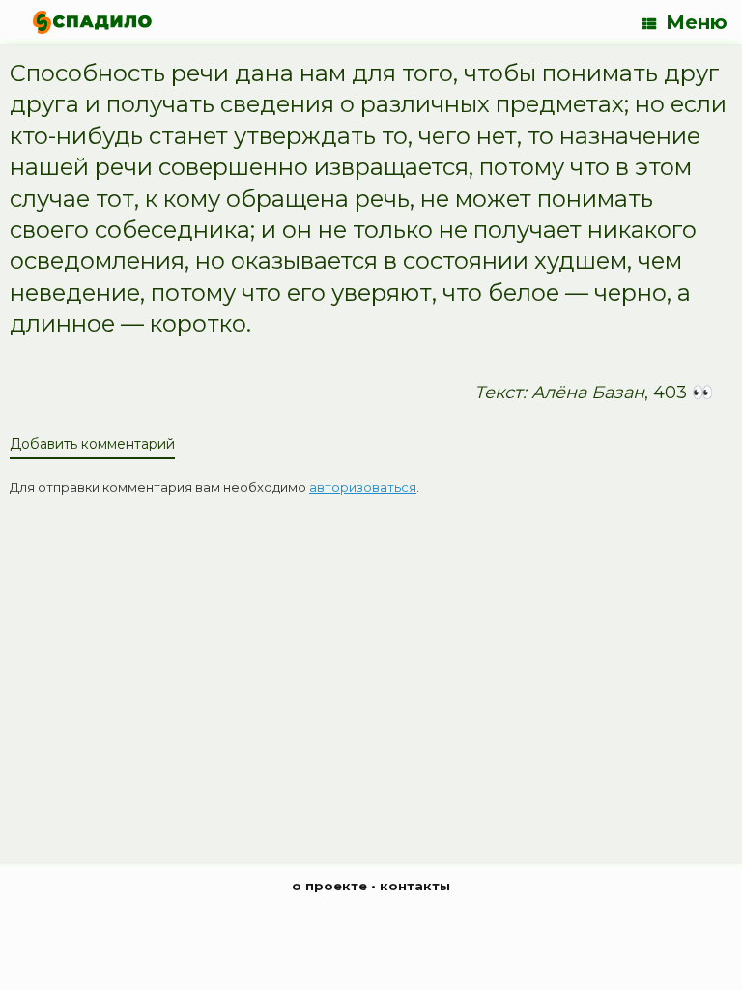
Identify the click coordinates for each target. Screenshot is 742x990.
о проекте (329, 885)
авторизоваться (362, 487)
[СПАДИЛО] (92, 22)
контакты (415, 885)
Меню (697, 22)
